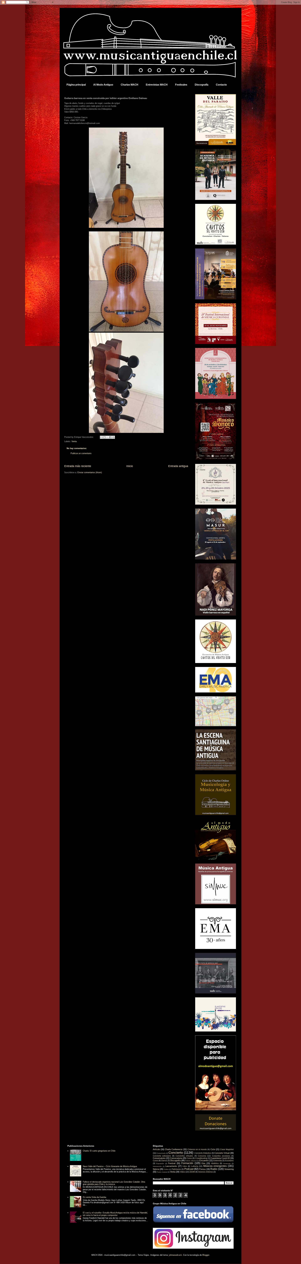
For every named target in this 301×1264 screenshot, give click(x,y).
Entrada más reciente (77, 466)
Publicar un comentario (81, 453)
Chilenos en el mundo (197, 1149)
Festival (171, 1163)
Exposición (160, 1163)
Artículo (156, 1149)
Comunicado (161, 1153)
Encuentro (204, 1160)
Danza (164, 1161)
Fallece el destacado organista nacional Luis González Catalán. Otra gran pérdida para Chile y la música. (114, 1183)
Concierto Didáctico (202, 1153)
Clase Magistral (227, 1149)
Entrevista (217, 1161)
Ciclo (213, 1149)
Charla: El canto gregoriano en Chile (99, 1151)
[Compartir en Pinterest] (113, 437)
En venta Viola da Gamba (94, 1197)
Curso (155, 1161)
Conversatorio (159, 1158)
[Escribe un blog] (104, 437)
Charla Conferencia (173, 1149)
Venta (74, 441)
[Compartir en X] (107, 437)
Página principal (76, 84)
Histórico (215, 1163)
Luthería (194, 1166)
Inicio (129, 466)
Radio (213, 1169)
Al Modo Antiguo (103, 84)
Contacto (221, 84)
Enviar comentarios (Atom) (89, 472)
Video (182, 1172)
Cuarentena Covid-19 (220, 1158)
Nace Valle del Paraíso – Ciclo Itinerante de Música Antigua (110, 1166)
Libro (184, 1166)
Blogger (205, 1255)
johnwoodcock (175, 1255)
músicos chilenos (205, 1172)
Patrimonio (176, 1169)
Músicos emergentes (215, 1166)
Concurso (202, 1156)
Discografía (201, 84)
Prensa (202, 1169)
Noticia (156, 1169)
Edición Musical (190, 1161)
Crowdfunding (201, 1158)
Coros (189, 1158)
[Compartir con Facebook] (110, 437)
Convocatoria (176, 1158)
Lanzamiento (171, 1166)
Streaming (229, 1169)
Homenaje (227, 1163)
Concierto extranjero (162, 1156)
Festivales (181, 84)
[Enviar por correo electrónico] (101, 437)
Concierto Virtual (222, 1153)
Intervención (157, 1166)
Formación (187, 1163)
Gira (203, 1163)
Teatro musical (162, 1172)
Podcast (188, 1169)
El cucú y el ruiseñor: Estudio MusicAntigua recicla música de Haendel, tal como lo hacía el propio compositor (115, 1214)
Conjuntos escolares (221, 1156)
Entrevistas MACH (157, 84)
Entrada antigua (178, 466)
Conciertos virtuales (184, 1156)
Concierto (176, 1152)
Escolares (229, 1161)
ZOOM (192, 1172)
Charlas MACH (129, 84)
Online (166, 1169)
